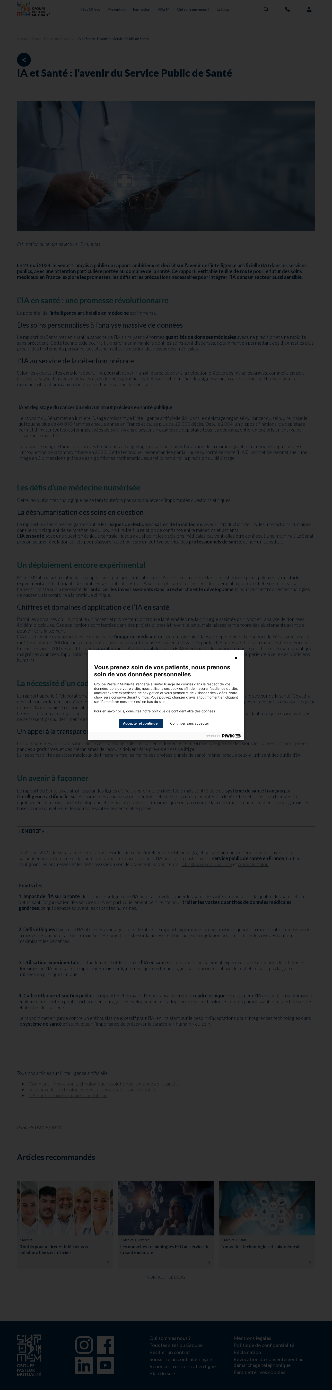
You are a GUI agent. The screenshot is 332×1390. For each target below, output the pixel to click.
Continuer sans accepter (189, 723)
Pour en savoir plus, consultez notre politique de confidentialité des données (154, 711)
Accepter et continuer (141, 723)
